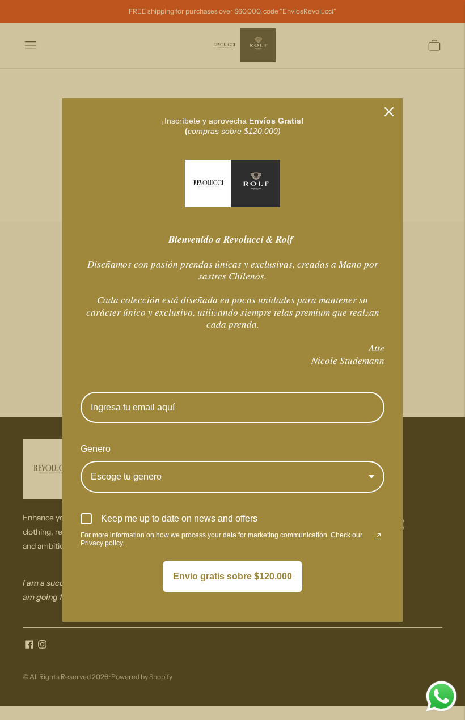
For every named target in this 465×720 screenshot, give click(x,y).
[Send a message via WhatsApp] (441, 696)
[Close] (389, 111)
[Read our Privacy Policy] (377, 536)
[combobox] (232, 476)
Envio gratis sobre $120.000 (232, 576)
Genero (96, 449)
